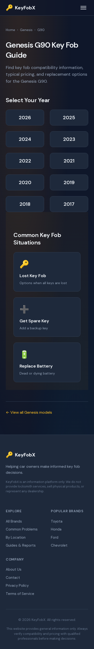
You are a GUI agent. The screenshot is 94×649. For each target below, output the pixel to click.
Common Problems (22, 529)
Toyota (56, 521)
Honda (56, 529)
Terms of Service (20, 593)
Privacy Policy (17, 585)
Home (10, 30)
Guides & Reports (21, 545)
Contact (13, 577)
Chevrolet (59, 545)
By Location (16, 537)
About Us (13, 569)
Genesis (26, 30)
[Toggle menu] (83, 7)
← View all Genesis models (29, 412)
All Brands (14, 521)
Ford (54, 537)
